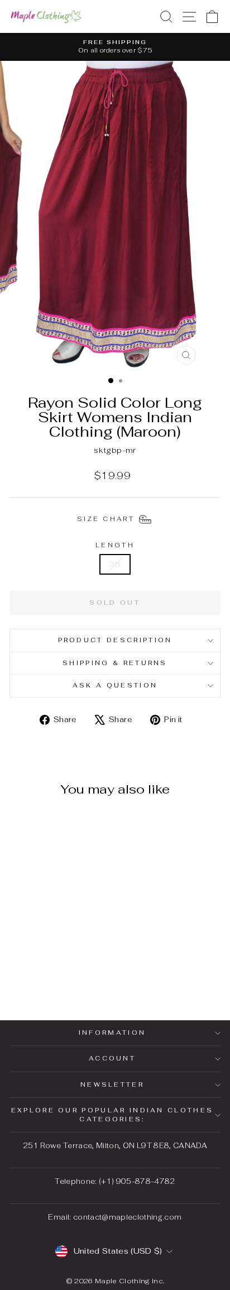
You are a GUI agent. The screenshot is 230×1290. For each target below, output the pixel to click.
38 (115, 564)
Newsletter (112, 1084)
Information (112, 1032)
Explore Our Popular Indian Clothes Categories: (112, 1114)
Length (115, 545)
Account (112, 1058)
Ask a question (115, 685)
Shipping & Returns (115, 663)
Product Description (115, 640)
